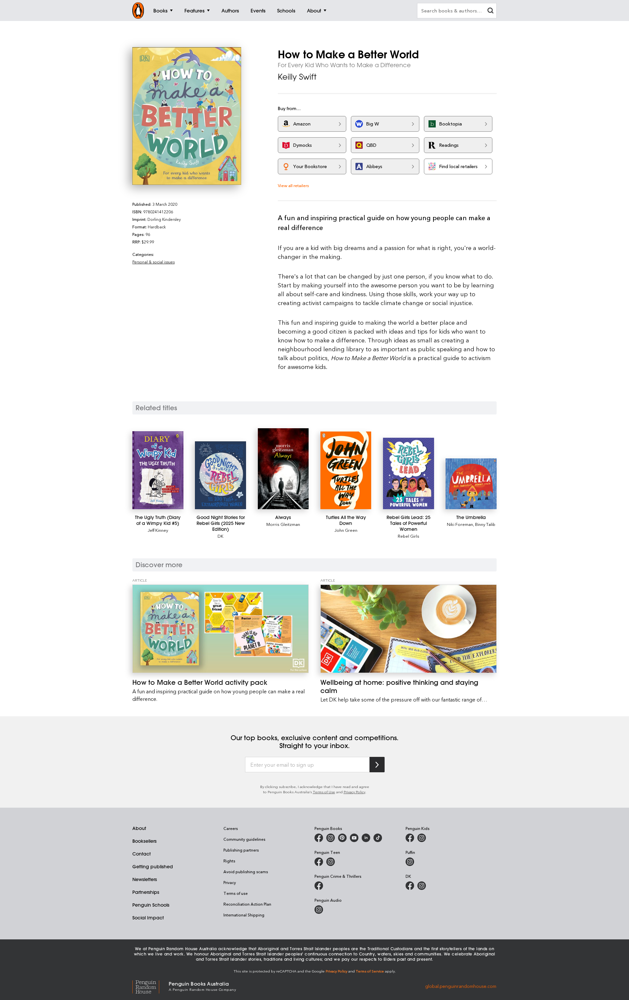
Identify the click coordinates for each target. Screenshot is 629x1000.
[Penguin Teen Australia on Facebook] (318, 861)
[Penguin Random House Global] (150, 986)
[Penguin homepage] (138, 10)
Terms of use (235, 893)
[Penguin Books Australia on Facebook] (318, 838)
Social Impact (148, 918)
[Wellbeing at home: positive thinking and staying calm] (408, 628)
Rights (229, 861)
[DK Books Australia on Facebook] (410, 885)
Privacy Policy (354, 792)
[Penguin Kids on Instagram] (421, 838)
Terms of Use (324, 792)
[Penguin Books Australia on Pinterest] (342, 838)
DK (220, 536)
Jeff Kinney (158, 530)
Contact (141, 854)
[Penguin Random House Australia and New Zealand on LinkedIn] (366, 838)
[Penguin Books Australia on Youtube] (354, 838)
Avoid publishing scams (245, 872)
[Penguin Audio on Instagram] (318, 909)
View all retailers (293, 185)
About (139, 828)
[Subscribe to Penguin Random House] (377, 764)
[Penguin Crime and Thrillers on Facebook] (318, 885)
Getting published (152, 867)
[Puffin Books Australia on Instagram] (410, 861)
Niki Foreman (460, 524)
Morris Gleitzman (283, 524)
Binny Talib (485, 524)
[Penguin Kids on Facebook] (410, 838)
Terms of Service (370, 971)
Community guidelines (244, 839)
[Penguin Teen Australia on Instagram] (330, 861)
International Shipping (243, 915)
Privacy (229, 882)
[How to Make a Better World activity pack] (220, 628)
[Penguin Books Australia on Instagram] (330, 838)
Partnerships (145, 892)
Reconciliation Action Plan (247, 904)
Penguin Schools (150, 905)
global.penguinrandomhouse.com (460, 985)
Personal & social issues (153, 262)
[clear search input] (490, 11)
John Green (345, 530)
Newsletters (144, 879)
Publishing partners (241, 850)
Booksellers (144, 841)
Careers (230, 828)
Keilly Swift (297, 77)
